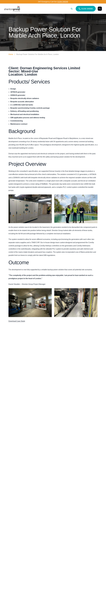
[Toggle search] (72, 9)
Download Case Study (16, 321)
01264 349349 (62, 2)
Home (10, 54)
